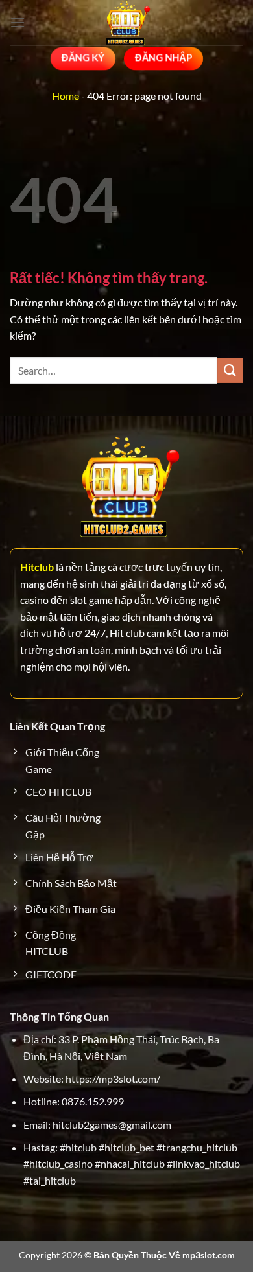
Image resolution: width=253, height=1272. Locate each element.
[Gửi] (230, 370)
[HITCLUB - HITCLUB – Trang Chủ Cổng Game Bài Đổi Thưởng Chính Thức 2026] (126, 22)
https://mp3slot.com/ (113, 1078)
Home (65, 95)
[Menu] (17, 22)
